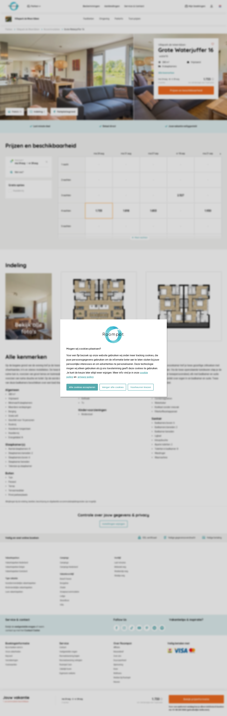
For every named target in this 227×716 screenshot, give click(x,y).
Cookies (109, 701)
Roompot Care (65, 665)
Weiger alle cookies (113, 387)
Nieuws (117, 682)
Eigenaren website (67, 673)
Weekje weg (119, 576)
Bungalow (64, 583)
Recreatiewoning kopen (69, 656)
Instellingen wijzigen (113, 524)
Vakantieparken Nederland (16, 563)
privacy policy (86, 376)
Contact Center (32, 630)
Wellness (118, 673)
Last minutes (120, 563)
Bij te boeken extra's (14, 647)
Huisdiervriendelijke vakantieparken (20, 583)
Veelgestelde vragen (68, 652)
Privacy (100, 701)
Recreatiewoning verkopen (70, 660)
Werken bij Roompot (122, 678)
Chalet (62, 587)
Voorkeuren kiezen (140, 387)
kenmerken (166, 73)
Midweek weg (120, 567)
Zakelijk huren (65, 669)
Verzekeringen (11, 660)
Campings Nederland (69, 567)
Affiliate (117, 647)
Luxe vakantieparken (14, 592)
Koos (116, 669)
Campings (64, 558)
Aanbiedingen (112, 6)
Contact (62, 647)
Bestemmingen (91, 6)
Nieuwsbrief (119, 652)
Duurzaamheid (120, 660)
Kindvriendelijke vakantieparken (18, 587)
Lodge (62, 596)
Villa (62, 605)
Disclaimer (121, 701)
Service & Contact (134, 6)
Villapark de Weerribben (172, 44)
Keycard (8, 656)
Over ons (117, 656)
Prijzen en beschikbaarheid (186, 90)
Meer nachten (140, 237)
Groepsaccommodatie (69, 592)
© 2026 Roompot (146, 701)
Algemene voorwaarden (84, 701)
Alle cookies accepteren (82, 387)
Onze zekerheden (13, 652)
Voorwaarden (11, 665)
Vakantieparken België (15, 567)
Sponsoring (118, 665)
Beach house (65, 579)
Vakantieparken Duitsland (16, 571)
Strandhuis (64, 600)
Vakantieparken (12, 558)
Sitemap (132, 701)
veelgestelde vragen (25, 626)
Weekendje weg (121, 571)
